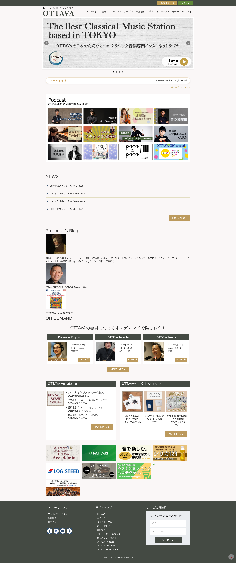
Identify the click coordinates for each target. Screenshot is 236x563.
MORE (82, 359)
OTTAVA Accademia (107, 546)
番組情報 (139, 11)
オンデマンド (162, 11)
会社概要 (52, 518)
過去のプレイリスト (182, 11)
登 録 (166, 540)
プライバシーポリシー (59, 514)
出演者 (150, 11)
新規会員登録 (167, 3)
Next (188, 43)
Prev (46, 43)
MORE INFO (178, 218)
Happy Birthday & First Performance (67, 193)
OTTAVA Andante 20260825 (59, 313)
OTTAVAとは (92, 11)
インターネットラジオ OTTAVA (59, 11)
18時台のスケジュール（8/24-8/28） (68, 186)
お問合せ (52, 522)
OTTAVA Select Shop (107, 550)
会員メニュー (108, 11)
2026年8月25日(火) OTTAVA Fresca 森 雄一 (68, 287)
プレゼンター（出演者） (109, 534)
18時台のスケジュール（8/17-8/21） (68, 209)
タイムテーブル (125, 11)
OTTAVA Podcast (105, 542)
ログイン (185, 3)
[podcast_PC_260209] (118, 96)
